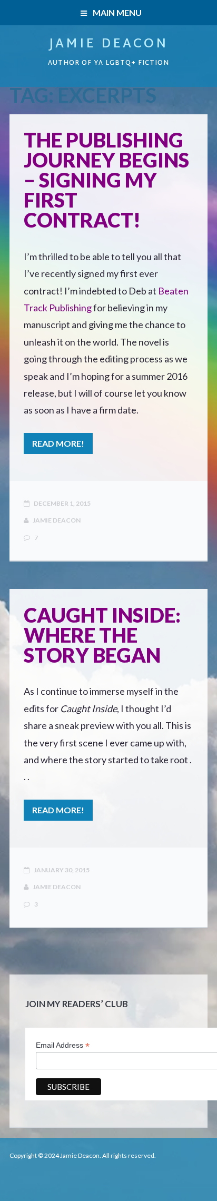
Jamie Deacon (108, 44)
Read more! (58, 443)
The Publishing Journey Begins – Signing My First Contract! (106, 179)
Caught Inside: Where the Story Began (102, 635)
